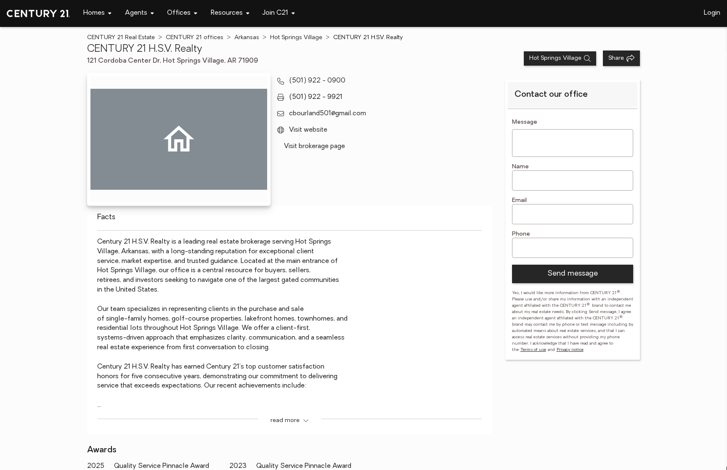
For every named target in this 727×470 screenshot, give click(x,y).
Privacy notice (570, 350)
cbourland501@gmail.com (327, 113)
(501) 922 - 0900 (317, 80)
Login (712, 13)
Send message (572, 274)
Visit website (308, 130)
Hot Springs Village (296, 38)
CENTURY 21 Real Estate (121, 38)
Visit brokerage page (314, 146)
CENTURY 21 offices (194, 38)
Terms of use (533, 350)
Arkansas (246, 38)
